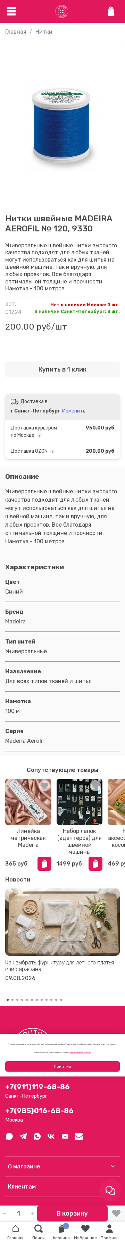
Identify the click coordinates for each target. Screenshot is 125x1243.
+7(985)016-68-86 (39, 1111)
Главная (15, 31)
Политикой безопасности (80, 1053)
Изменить (73, 411)
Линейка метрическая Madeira (28, 838)
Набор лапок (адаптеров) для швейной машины (79, 841)
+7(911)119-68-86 (37, 1087)
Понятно (62, 1066)
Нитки (43, 31)
